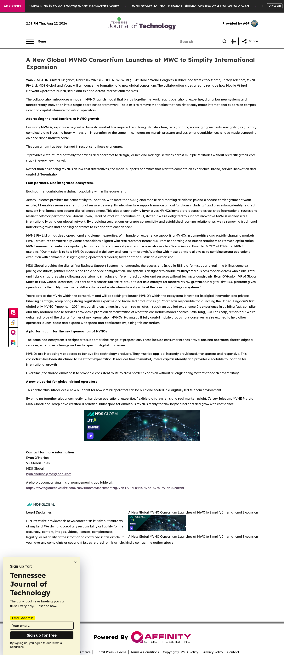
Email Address (22, 618)
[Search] (224, 41)
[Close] (75, 562)
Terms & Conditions (145, 652)
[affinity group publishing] (13, 332)
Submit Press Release (111, 652)
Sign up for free (42, 635)
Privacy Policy (212, 652)
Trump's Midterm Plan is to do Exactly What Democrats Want (64, 6)
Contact (233, 652)
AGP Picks (12, 6)
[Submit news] (13, 313)
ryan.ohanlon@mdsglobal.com (48, 474)
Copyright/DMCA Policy (180, 652)
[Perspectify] (13, 323)
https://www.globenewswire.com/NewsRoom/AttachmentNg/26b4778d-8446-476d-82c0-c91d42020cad (105, 488)
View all (275, 6)
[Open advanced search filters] (233, 41)
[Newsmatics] (13, 342)
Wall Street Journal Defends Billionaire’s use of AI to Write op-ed (190, 6)
